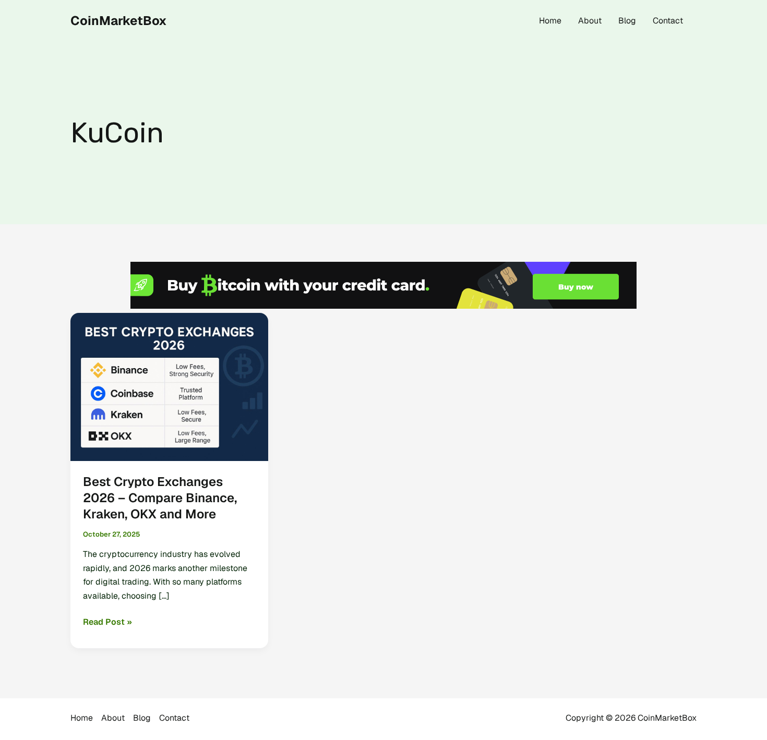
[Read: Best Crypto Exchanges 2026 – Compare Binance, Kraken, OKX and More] (169, 386)
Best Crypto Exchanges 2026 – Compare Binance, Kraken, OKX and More (160, 498)
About (590, 20)
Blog (627, 20)
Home (550, 20)
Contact (668, 20)
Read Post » (107, 622)
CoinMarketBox (118, 21)
